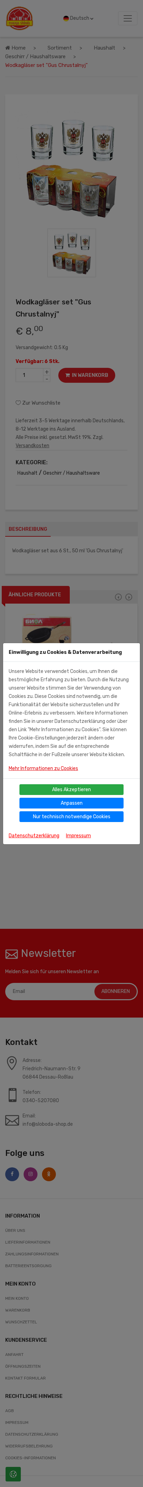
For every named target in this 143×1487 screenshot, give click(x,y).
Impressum (78, 836)
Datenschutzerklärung (34, 836)
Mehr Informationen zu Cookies (43, 768)
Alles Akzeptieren (71, 790)
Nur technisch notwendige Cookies (71, 817)
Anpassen (72, 803)
